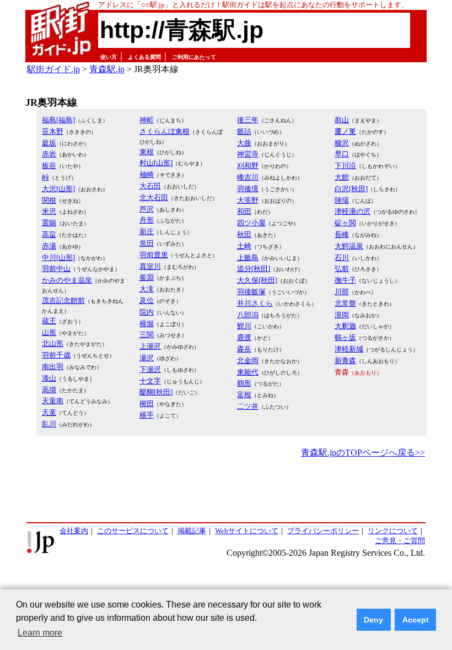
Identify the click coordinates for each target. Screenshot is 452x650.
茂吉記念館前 (63, 300)
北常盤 (345, 303)
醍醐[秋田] (156, 392)
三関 (146, 335)
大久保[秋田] (257, 280)
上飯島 (248, 257)
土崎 (244, 246)
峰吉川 (248, 177)
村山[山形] (156, 163)
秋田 (244, 234)
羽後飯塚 (251, 292)
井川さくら (255, 303)
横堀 (146, 323)
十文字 (150, 381)
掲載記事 (191, 531)
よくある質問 (144, 57)
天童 (49, 412)
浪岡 (342, 315)
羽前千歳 (56, 355)
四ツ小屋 (251, 223)
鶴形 (244, 383)
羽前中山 (56, 268)
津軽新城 (349, 349)
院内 (146, 312)
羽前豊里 (153, 255)
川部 (342, 292)
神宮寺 (248, 154)
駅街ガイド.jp (53, 69)
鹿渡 (244, 337)
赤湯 (49, 246)
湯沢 (146, 358)
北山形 (52, 343)
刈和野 (248, 165)
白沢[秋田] (351, 189)
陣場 (342, 200)
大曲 (244, 143)
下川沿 (345, 165)
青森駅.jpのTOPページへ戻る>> (363, 452)
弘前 (342, 268)
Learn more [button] (40, 632)
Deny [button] (373, 619)
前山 (342, 120)
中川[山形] (58, 257)
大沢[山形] (58, 189)
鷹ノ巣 (345, 131)
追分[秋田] (253, 268)
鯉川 (244, 326)
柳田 (146, 403)
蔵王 (49, 321)
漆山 (49, 378)
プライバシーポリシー (323, 531)
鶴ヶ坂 (345, 337)
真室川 (150, 266)
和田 (244, 211)
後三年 (248, 120)
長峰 (342, 234)
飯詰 (244, 131)
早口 (342, 154)
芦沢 (146, 209)
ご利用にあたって (194, 57)
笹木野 (52, 131)
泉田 (146, 243)
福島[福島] (58, 120)
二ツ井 (248, 406)
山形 (49, 332)
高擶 (49, 390)
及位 (146, 300)
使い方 (108, 57)
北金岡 (248, 360)
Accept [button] (415, 619)
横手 (146, 415)
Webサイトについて (246, 531)
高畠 (49, 234)
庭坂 (49, 143)
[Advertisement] (226, 491)
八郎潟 (248, 315)
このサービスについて (133, 531)
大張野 (248, 200)
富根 (244, 395)
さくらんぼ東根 (164, 131)
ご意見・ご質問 (400, 541)
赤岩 (49, 154)
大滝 (146, 289)
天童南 (52, 401)
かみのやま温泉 (67, 280)
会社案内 (74, 531)
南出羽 (52, 366)
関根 (49, 200)
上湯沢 (150, 346)
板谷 (49, 165)
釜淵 (146, 277)
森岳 (244, 349)
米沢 (49, 211)
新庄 (146, 232)
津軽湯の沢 (352, 211)
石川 (342, 257)
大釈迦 (345, 326)
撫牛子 (345, 280)
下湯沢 (150, 369)
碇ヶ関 (345, 223)
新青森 (345, 360)
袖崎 (146, 174)
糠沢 (342, 143)
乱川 (49, 424)
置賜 (49, 223)
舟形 (146, 220)
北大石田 (153, 197)
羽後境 (248, 189)
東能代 (248, 372)
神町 (146, 120)
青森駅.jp (107, 69)
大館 (342, 177)
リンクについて (393, 531)
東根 (146, 152)
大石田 (150, 186)
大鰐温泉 (349, 246)
